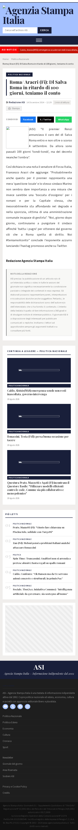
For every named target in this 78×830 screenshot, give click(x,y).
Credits (6, 793)
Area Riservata (10, 770)
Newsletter (8, 757)
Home (6, 59)
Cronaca (7, 741)
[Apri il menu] (39, 40)
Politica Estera (10, 722)
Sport (5, 747)
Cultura (6, 735)
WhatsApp (63, 119)
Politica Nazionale (20, 59)
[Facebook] (20, 706)
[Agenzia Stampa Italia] (39, 19)
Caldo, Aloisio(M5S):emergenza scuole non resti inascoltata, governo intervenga (36, 392)
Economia (8, 728)
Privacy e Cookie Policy (15, 786)
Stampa (16, 108)
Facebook (28, 119)
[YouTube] (5, 706)
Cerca (44, 30)
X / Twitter (45, 119)
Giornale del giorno (13, 764)
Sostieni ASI (8, 776)
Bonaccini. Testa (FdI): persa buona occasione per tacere (38, 438)
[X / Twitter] (13, 706)
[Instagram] (27, 706)
